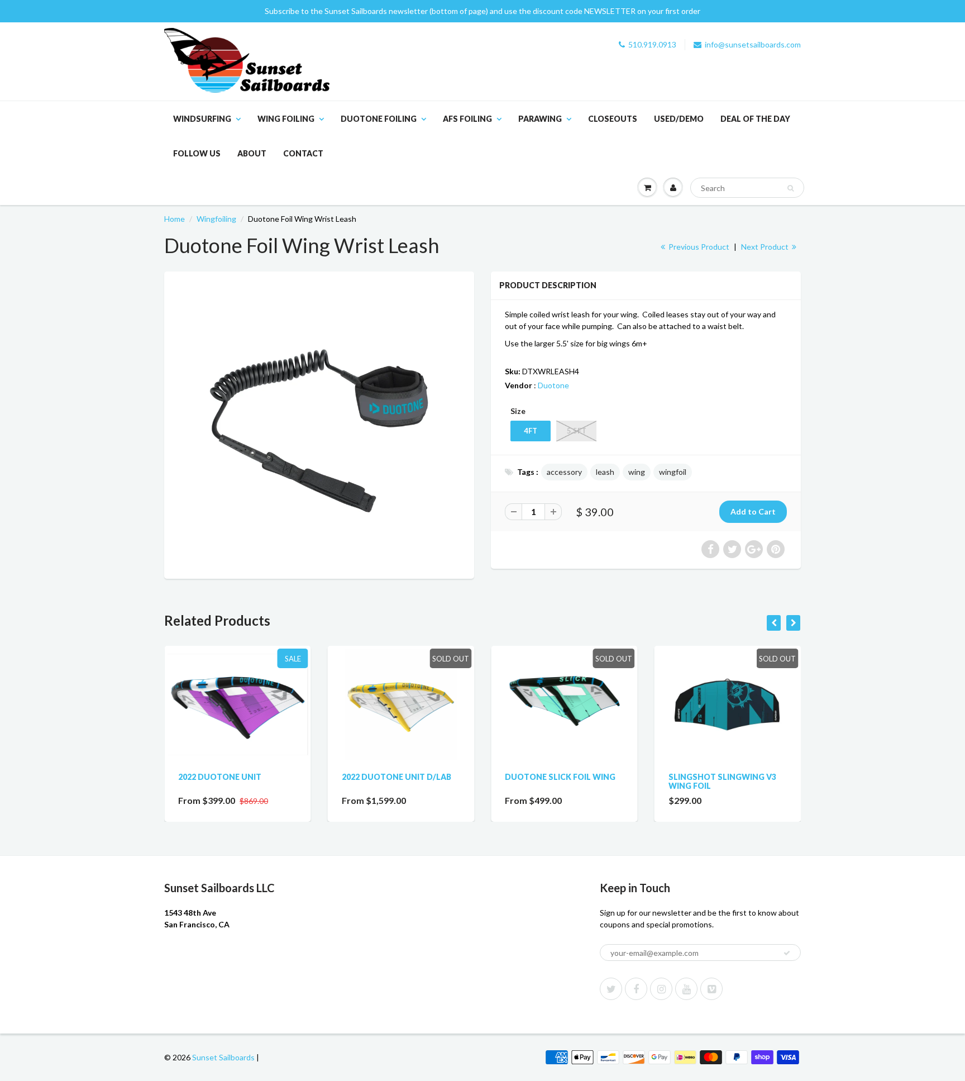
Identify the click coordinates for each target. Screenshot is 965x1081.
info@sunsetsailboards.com (753, 44)
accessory (564, 472)
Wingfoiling (216, 218)
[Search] (790, 188)
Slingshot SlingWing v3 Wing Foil (722, 781)
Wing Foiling (285, 118)
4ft (530, 430)
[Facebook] (636, 989)
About (251, 153)
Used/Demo (679, 118)
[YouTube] (686, 989)
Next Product (765, 246)
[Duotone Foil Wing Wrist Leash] (319, 424)
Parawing (540, 118)
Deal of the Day (755, 118)
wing (636, 472)
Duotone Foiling (379, 118)
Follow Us (197, 153)
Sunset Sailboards (223, 1057)
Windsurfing (202, 118)
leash (605, 472)
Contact (303, 153)
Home (174, 218)
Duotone (553, 385)
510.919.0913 (652, 44)
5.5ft (576, 430)
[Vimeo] (711, 989)
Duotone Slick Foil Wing (560, 777)
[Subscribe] (787, 953)
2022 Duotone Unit (219, 777)
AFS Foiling (467, 118)
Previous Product (698, 246)
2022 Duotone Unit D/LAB (396, 777)
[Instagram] (661, 989)
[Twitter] (611, 989)
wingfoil (672, 472)
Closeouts (612, 118)
